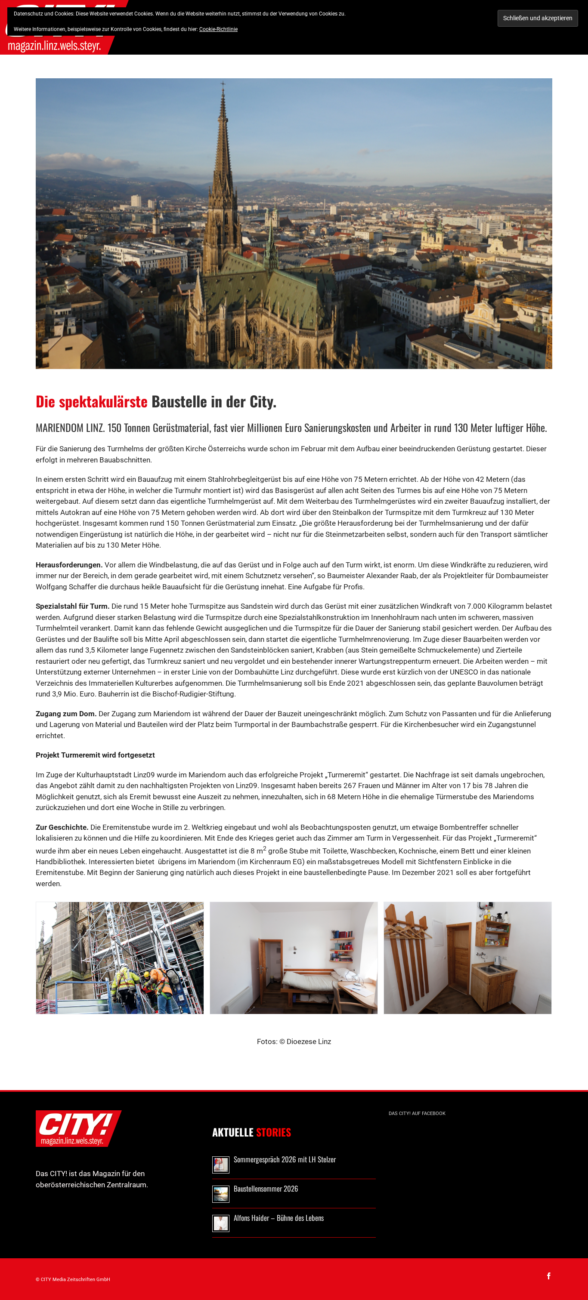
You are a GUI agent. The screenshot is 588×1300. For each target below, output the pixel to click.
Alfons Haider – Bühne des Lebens (279, 1217)
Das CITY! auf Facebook (417, 1113)
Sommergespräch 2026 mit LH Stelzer (285, 1159)
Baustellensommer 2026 (266, 1188)
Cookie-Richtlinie (218, 29)
